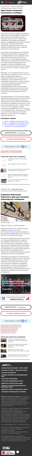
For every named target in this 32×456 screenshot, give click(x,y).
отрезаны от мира (14, 230)
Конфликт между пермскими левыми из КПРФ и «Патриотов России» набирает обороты (18, 176)
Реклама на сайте (7, 370)
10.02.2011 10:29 (5, 6)
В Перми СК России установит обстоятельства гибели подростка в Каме (18, 350)
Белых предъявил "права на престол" (17, 164)
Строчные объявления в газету (12, 381)
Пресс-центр (23, 368)
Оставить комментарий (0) (16, 139)
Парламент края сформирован (14, 126)
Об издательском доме (9, 368)
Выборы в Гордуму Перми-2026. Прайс (14, 389)
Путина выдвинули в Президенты (15, 124)
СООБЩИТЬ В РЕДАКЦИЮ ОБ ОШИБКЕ (13, 391)
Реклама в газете (21, 370)
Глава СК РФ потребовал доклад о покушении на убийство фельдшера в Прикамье (17, 340)
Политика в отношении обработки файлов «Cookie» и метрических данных (14, 432)
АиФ (12, 222)
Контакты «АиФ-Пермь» (9, 378)
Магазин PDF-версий (8, 372)
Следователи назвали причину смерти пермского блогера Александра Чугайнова (18, 346)
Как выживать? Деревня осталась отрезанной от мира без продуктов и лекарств (15, 283)
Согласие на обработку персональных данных (15, 427)
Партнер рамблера (15, 448)
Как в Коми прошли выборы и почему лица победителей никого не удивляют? (19, 170)
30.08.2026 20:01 (5, 189)
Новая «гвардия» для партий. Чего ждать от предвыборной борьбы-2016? (15, 122)
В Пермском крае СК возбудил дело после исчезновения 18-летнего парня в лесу (19, 355)
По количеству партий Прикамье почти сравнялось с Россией (18, 180)
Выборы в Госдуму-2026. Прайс (12, 383)
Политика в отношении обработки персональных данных (11, 429)
